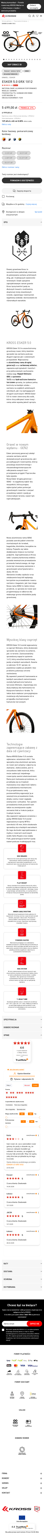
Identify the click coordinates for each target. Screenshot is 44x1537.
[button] (7, 85)
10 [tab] (27, 59)
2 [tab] (6, 59)
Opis (6, 222)
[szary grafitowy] (9, 139)
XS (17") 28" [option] (9, 162)
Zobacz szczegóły (34, 6)
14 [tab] (37, 59)
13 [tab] (34, 59)
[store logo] (9, 16)
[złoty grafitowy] (20, 139)
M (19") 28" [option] (23, 153)
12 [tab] (32, 59)
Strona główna (6, 21)
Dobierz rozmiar (11, 1027)
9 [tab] (24, 59)
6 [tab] (16, 59)
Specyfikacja (10, 1019)
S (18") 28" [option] (8, 153)
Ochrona (8, 1279)
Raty (6, 1263)
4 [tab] (11, 59)
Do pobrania (9, 1287)
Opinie (6, 1035)
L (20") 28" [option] (8, 158)
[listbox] (22, 157)
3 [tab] (9, 59)
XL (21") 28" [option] (23, 158)
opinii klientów (22, 1051)
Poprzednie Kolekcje (20, 21)
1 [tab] (3, 59)
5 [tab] (14, 59)
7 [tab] (19, 59)
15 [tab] (39, 59)
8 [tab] (21, 59)
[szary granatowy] (14, 139)
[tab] (22, 222)
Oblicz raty (6, 124)
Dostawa (8, 1271)
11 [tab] (29, 59)
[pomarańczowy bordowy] (4, 139)
